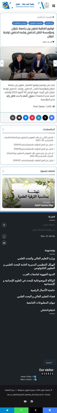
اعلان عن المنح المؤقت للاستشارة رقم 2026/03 (33, 144)
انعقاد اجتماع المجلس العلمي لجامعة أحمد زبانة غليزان (24, 203)
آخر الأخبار (40, 17)
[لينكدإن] (39, 117)
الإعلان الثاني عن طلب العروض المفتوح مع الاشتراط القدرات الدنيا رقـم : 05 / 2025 (28, 139)
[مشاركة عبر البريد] (19, 117)
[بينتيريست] (32, 117)
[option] (28, 63)
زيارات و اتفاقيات (20, 23)
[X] (45, 117)
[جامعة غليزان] (26, 5)
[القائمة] (53, 6)
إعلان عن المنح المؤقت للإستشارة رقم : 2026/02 (33, 160)
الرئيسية (49, 17)
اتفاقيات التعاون (36, 23)
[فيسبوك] (52, 117)
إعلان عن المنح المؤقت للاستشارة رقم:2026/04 (33, 149)
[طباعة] (12, 117)
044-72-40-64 (48, 236)
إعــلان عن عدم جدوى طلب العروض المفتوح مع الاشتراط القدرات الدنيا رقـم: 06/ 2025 (30, 154)
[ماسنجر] (25, 117)
